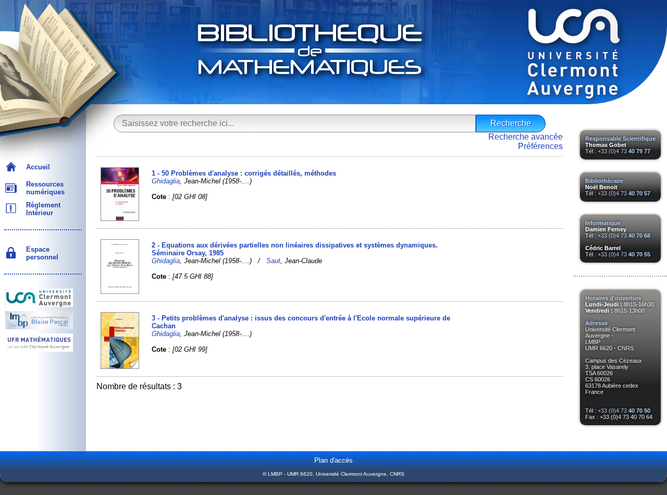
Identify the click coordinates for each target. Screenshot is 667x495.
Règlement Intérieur (41, 209)
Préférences (540, 146)
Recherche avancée (525, 136)
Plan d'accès (333, 460)
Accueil (36, 167)
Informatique (603, 223)
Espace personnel (40, 253)
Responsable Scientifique (620, 138)
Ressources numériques (43, 188)
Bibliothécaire (604, 181)
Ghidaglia (166, 181)
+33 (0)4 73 (624, 151)
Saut (273, 261)
